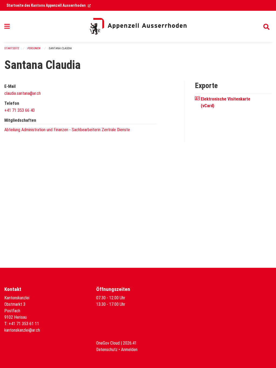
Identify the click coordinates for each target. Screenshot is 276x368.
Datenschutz (107, 349)
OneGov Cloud (108, 343)
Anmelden (129, 349)
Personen (33, 48)
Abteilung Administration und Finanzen (36, 129)
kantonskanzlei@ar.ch (22, 330)
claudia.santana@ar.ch (22, 93)
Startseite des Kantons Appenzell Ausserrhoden (48, 5)
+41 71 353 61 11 (24, 323)
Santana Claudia (60, 48)
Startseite (11, 48)
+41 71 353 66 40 (19, 110)
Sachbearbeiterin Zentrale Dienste (101, 129)
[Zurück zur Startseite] (138, 26)
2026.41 (130, 343)
